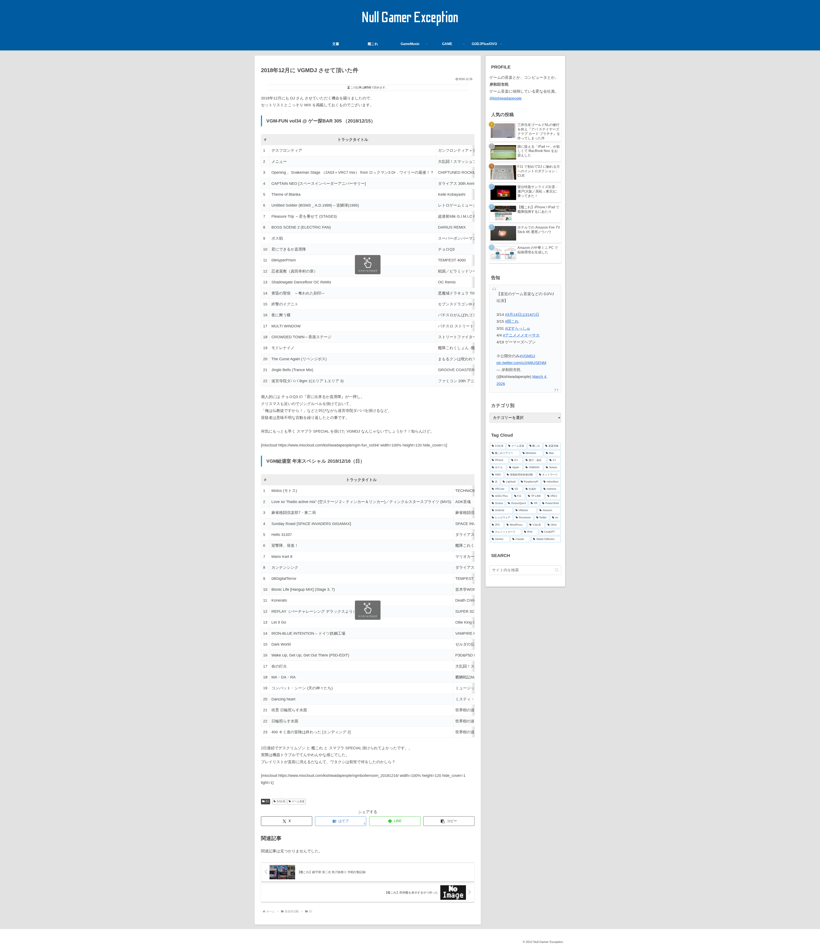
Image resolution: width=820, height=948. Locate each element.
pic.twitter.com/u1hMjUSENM (521, 363)
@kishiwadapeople (505, 98)
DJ (267, 801)
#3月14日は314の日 (522, 314)
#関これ (512, 321)
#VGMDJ (527, 356)
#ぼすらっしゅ (517, 328)
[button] (448, 821)
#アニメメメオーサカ (521, 335)
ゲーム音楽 (298, 801)
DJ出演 (281, 801)
